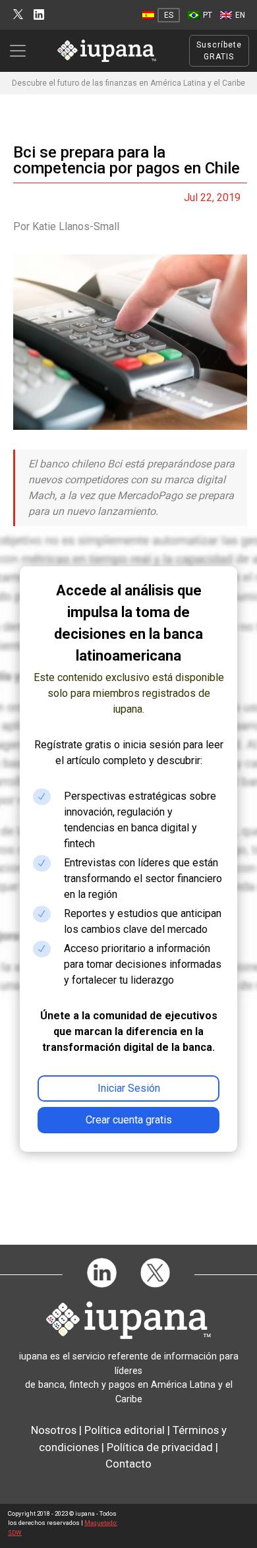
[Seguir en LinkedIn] (39, 15)
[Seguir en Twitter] (18, 15)
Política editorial (124, 1430)
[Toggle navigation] (22, 50)
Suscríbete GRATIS (219, 50)
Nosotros (53, 1430)
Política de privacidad (160, 1447)
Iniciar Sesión (129, 1088)
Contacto (128, 1463)
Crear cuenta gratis (129, 1120)
